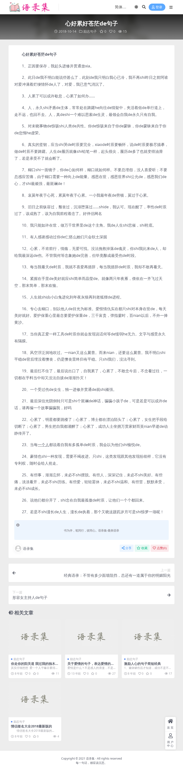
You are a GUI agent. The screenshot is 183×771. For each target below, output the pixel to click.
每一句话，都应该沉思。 (91, 763)
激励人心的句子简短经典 (142, 663)
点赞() (162, 548)
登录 (159, 7)
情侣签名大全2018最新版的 (31, 726)
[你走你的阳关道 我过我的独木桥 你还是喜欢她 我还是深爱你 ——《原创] (35, 637)
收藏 (144, 548)
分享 (128, 548)
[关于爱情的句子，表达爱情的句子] (91, 637)
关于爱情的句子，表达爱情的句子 (90, 665)
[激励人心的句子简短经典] (148, 637)
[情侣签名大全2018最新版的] (35, 699)
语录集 (28, 548)
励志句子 (90, 31)
